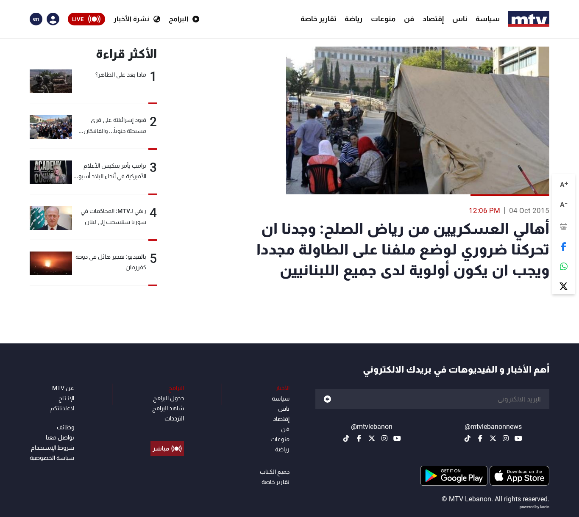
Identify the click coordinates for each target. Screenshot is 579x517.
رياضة (353, 18)
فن (409, 18)
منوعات (383, 18)
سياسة (488, 18)
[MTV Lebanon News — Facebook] (480, 438)
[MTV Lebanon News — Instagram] (505, 438)
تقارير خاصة (318, 18)
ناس (459, 18)
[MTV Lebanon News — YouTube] (518, 438)
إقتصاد (433, 18)
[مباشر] (167, 429)
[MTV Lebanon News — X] (493, 438)
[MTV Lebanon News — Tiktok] (467, 438)
